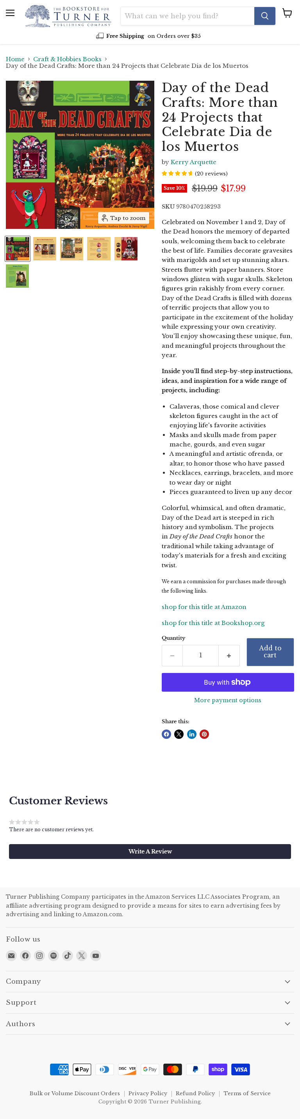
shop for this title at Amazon (204, 607)
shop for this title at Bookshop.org (213, 623)
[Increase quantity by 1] (229, 655)
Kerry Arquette (193, 162)
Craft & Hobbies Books (67, 59)
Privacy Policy (148, 1093)
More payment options (227, 700)
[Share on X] (179, 734)
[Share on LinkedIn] (191, 734)
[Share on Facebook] (166, 734)
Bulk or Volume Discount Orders (75, 1093)
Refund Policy (195, 1093)
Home (15, 59)
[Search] (264, 16)
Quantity (173, 638)
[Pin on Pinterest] (204, 734)
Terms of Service (247, 1093)
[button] (150, 851)
